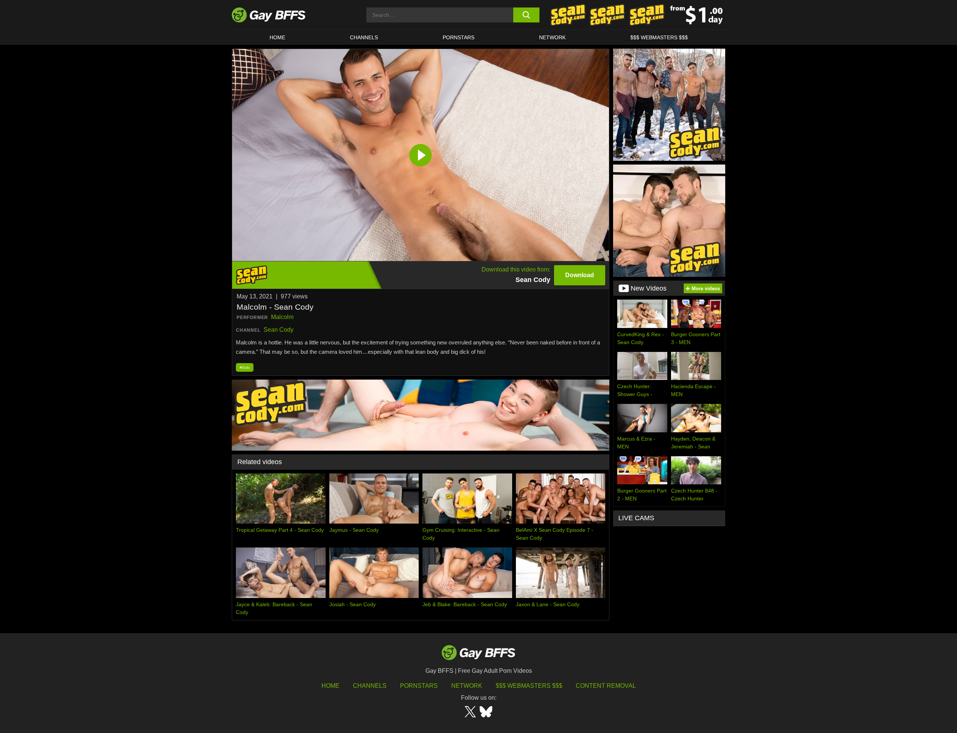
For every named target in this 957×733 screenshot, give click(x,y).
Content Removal (606, 686)
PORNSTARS (458, 37)
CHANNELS (364, 37)
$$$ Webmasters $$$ (659, 37)
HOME (277, 37)
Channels (370, 686)
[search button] (526, 14)
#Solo (245, 367)
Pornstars (419, 686)
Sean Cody (278, 329)
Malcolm (282, 317)
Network (552, 37)
